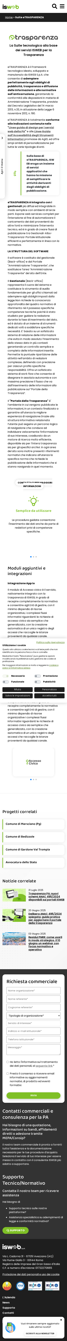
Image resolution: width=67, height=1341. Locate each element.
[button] (62, 6)
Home (9, 17)
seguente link (44, 1066)
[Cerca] (54, 6)
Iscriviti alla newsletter (40, 1333)
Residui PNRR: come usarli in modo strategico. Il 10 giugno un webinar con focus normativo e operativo (45, 943)
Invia (33, 1095)
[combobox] (33, 1023)
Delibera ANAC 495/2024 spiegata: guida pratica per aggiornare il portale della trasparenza (45, 918)
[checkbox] (5, 676)
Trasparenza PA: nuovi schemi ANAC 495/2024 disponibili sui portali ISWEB (46, 897)
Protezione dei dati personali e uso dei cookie (31, 1274)
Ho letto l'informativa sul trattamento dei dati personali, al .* (34, 1064)
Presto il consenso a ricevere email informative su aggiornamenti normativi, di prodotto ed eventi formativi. (32, 1079)
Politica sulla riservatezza (50, 642)
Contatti (8, 1313)
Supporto (17, 1230)
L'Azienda (8, 1297)
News (6, 1302)
